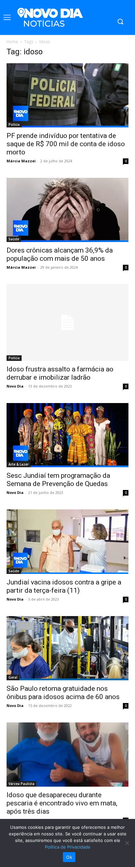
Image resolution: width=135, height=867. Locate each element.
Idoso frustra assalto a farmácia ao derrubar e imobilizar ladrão (60, 373)
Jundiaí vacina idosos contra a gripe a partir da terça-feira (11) (64, 586)
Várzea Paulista (21, 783)
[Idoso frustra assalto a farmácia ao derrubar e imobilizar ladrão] (67, 322)
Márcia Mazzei (21, 160)
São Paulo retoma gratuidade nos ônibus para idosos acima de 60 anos (63, 693)
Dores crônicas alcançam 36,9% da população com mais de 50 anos (60, 254)
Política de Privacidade (67, 847)
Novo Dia (15, 386)
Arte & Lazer (19, 464)
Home (12, 41)
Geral (13, 677)
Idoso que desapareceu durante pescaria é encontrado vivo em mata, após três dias (62, 803)
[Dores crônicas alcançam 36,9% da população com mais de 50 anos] (67, 210)
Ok (69, 857)
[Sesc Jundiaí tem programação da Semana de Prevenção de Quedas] (67, 435)
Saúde (14, 239)
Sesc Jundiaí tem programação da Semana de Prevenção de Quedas (58, 480)
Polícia (14, 124)
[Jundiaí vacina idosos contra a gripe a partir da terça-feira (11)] (67, 541)
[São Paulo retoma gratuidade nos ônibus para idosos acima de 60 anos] (67, 648)
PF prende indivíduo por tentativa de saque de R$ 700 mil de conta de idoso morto (66, 144)
